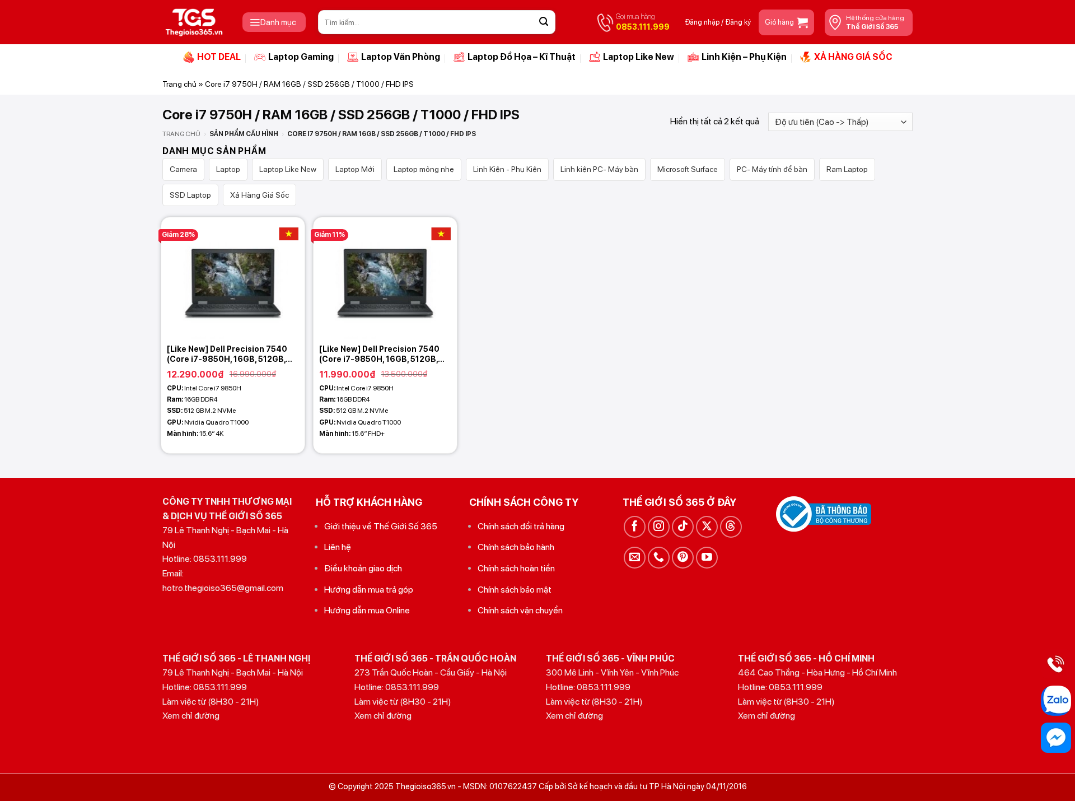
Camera (183, 169)
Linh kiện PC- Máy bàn (599, 169)
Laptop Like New (638, 57)
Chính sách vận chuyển (520, 610)
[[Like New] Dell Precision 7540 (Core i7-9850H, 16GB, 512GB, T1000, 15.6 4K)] (233, 277)
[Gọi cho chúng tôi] (659, 558)
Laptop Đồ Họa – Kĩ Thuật (522, 57)
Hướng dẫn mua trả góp (368, 589)
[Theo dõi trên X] (707, 527)
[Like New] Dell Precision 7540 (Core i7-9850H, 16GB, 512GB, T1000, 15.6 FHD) (379, 354)
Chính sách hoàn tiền (516, 568)
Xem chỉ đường (190, 715)
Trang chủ (179, 84)
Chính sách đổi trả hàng (521, 526)
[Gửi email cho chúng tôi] (635, 558)
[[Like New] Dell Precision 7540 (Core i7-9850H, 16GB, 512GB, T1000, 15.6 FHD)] (385, 277)
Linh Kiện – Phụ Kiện (744, 57)
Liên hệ (337, 547)
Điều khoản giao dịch (363, 568)
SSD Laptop (190, 194)
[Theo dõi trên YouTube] (707, 558)
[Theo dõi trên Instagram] (659, 527)
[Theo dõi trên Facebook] (635, 527)
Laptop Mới (355, 169)
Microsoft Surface (687, 169)
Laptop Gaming (301, 57)
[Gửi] (543, 22)
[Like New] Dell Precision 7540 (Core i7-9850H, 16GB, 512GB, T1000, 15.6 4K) (227, 354)
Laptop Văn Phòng (400, 57)
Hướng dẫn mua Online (367, 610)
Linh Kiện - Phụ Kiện (507, 169)
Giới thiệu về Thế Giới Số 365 (380, 526)
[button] (274, 22)
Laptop (228, 169)
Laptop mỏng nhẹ (424, 169)
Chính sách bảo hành (516, 547)
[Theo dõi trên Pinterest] (683, 558)
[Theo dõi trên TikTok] (683, 527)
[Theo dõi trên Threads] (731, 527)
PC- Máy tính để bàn (772, 169)
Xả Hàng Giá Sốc (259, 194)
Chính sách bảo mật (514, 589)
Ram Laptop (847, 169)
